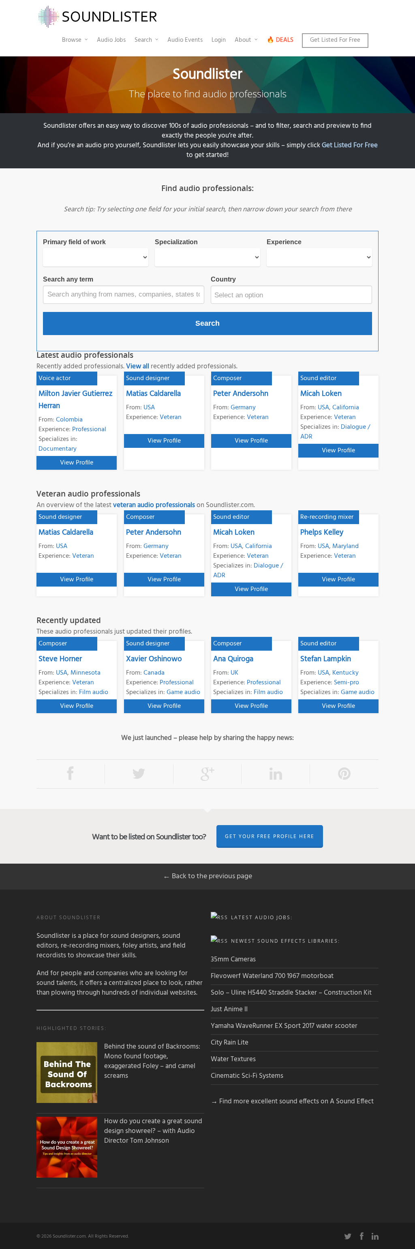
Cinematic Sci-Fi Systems (247, 1076)
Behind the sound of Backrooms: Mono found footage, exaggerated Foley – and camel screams (152, 1061)
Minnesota (86, 673)
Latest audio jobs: (262, 917)
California (345, 407)
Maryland (345, 546)
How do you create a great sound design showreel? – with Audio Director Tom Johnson (153, 1131)
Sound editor (318, 378)
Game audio (183, 692)
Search (143, 40)
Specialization (176, 242)
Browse (71, 40)
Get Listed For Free (335, 40)
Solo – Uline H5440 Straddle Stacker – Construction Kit (291, 992)
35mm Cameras (233, 959)
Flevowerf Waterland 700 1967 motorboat (272, 976)
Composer (227, 378)
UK (234, 673)
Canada (154, 673)
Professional (89, 429)
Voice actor (55, 378)
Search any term (68, 279)
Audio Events (185, 40)
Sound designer (147, 378)
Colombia (69, 420)
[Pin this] (344, 774)
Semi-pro (346, 682)
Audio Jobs (111, 40)
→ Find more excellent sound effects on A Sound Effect (292, 1101)
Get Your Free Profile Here (269, 836)
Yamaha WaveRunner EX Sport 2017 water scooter (284, 1026)
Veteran (171, 417)
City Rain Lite (229, 1042)
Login (219, 40)
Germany (243, 407)
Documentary (58, 449)
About (243, 40)
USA (149, 407)
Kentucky (345, 673)
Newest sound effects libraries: (285, 940)
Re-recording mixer (326, 517)
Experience (284, 242)
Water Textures (233, 1059)
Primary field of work (74, 242)
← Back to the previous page (207, 876)
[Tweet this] (139, 774)
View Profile (76, 463)
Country (223, 279)
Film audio (93, 692)
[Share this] (70, 774)
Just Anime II (229, 1009)
